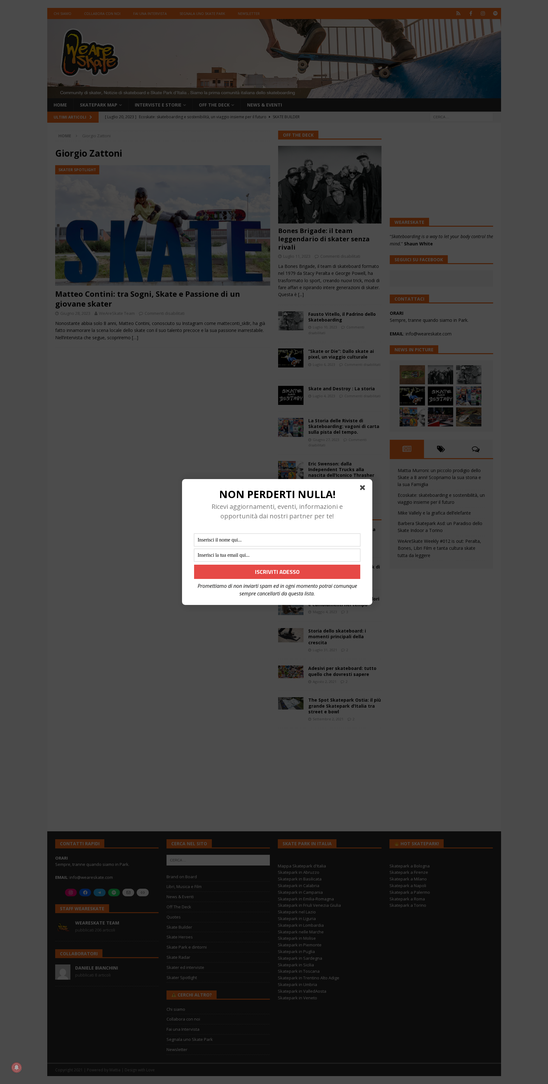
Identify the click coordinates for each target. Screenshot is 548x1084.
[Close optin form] (364, 489)
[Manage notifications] (16, 1067)
